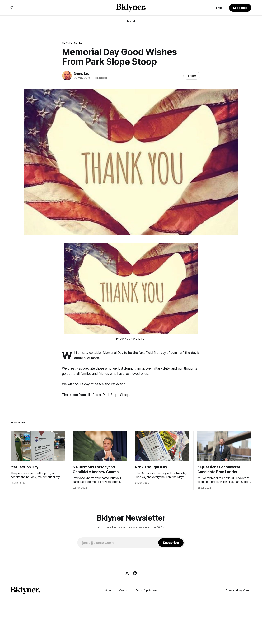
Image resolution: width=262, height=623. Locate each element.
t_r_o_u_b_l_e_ (137, 338)
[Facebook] (135, 573)
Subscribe (240, 8)
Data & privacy (146, 590)
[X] (127, 573)
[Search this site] (12, 8)
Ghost (247, 590)
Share (192, 75)
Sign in (220, 7)
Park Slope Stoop (116, 395)
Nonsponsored (72, 42)
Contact (124, 590)
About (131, 21)
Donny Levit (82, 73)
